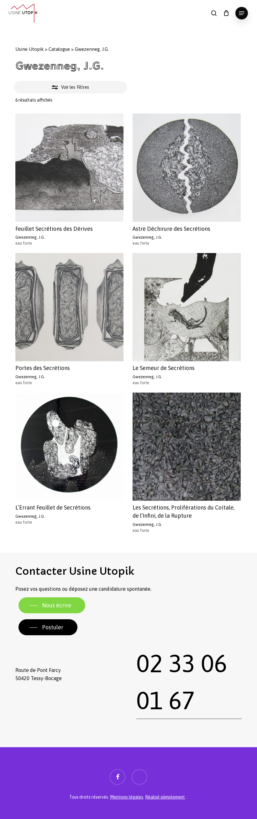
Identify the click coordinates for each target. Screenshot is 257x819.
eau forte (23, 243)
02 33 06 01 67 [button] (181, 682)
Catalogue (59, 49)
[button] (241, 13)
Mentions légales (126, 797)
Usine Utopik (29, 49)
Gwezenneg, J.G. (30, 237)
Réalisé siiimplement (165, 797)
